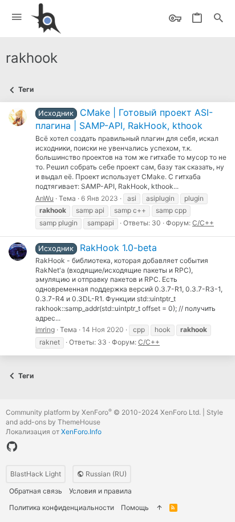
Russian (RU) (105, 474)
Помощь (135, 507)
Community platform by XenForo (103, 412)
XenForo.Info (81, 431)
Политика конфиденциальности (61, 507)
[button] (17, 17)
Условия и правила (100, 491)
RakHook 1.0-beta (97, 247)
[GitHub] (12, 446)
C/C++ (203, 222)
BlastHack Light (35, 474)
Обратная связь (35, 491)
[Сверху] (159, 508)
